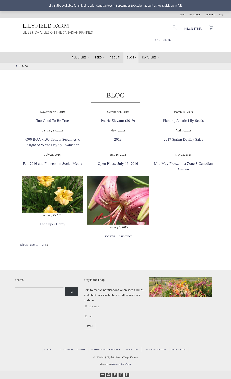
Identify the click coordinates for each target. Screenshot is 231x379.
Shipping (210, 14)
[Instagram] (108, 375)
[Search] (71, 291)
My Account (195, 14)
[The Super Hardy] (52, 194)
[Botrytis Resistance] (118, 200)
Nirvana (115, 364)
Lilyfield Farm (45, 26)
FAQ (221, 14)
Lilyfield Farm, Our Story (72, 349)
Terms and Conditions (154, 349)
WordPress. (126, 364)
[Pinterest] (114, 375)
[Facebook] (127, 375)
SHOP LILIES (163, 40)
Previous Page (26, 245)
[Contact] (102, 375)
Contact (48, 349)
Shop (182, 14)
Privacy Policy (179, 349)
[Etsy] (121, 375)
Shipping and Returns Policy (105, 349)
